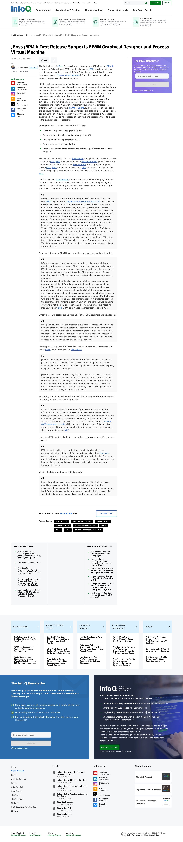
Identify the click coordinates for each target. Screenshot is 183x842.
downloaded (77, 158)
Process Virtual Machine (68, 75)
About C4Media (17, 799)
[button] (152, 84)
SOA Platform (79, 164)
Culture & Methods (118, 10)
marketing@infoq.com (73, 835)
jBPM (91, 69)
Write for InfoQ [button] (92, 3)
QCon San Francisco (65, 802)
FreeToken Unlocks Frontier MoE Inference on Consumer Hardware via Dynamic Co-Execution (124, 662)
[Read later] (54, 60)
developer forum (89, 161)
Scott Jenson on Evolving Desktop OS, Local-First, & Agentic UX (101, 595)
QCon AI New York (64, 808)
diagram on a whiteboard (78, 201)
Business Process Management (88, 530)
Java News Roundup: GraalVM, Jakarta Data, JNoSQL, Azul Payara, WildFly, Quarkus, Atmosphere (29, 555)
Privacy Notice (126, 835)
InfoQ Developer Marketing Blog (23, 807)
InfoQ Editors (16, 791)
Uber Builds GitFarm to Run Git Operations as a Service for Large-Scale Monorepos (102, 571)
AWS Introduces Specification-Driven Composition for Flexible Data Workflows (101, 562)
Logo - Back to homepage (21, 9)
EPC (98, 201)
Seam (47, 349)
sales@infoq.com (35, 835)
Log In (13, 775)
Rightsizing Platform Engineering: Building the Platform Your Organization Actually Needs (91, 648)
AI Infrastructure (94, 10)
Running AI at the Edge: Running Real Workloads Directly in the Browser (123, 639)
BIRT (66, 430)
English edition (78, 3)
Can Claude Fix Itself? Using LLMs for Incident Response (157, 650)
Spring (81, 108)
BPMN (48, 201)
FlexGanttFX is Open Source (29, 563)
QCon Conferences (18, 779)
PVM (41, 173)
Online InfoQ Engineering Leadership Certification (72, 787)
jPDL (48, 167)
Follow (33, 67)
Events (148, 10)
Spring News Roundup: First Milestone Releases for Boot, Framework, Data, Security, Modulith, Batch (29, 582)
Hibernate (104, 453)
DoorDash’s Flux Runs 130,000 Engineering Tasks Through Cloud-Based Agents (58, 640)
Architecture (66, 513)
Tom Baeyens (62, 179)
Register (155, 3)
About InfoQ (16, 795)
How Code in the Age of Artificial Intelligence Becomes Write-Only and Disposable (90, 660)
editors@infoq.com (54, 835)
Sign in (167, 3)
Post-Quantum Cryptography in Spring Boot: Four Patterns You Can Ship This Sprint (29, 571)
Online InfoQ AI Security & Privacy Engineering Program (71, 773)
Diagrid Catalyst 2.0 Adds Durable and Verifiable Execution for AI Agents (156, 659)
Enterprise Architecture (85, 525)
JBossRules (76, 349)
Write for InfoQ (17, 787)
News (28, 35)
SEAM (72, 108)
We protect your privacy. (143, 90)
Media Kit (14, 803)
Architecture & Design (68, 10)
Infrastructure (62, 525)
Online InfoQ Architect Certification (71, 780)
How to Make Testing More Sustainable (91, 638)
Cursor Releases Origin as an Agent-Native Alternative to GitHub (102, 578)
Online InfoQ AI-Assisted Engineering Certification (72, 795)
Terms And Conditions (140, 835)
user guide (55, 161)
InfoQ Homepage (17, 35)
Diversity (14, 811)
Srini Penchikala (22, 67)
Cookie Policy (154, 835)
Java (67, 530)
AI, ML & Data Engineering (118, 626)
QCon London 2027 (65, 814)
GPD (84, 167)
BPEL (54, 167)
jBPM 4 (109, 66)
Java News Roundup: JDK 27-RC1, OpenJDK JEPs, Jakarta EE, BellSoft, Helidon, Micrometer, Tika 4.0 (29, 593)
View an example (20, 696)
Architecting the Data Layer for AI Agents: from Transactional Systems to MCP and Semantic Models (124, 650)
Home (13, 767)
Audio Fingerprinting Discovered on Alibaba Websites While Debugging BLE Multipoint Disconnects (25, 660)
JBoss (60, 66)
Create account (17, 771)
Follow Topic (106, 513)
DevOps (137, 10)
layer (60, 308)
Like (45, 60)
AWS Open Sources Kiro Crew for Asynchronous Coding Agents (100, 554)
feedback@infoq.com (18, 835)
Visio (93, 201)
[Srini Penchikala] (13, 67)
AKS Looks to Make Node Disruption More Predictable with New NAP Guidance (156, 640)
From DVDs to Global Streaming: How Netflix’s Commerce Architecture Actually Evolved (57, 662)
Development (43, 10)
